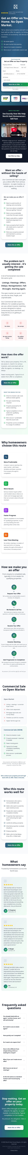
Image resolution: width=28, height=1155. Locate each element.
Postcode (22, 64)
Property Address (7, 64)
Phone (17, 71)
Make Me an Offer (14, 245)
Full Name (5, 77)
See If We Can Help (14, 156)
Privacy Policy (14, 1150)
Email (4, 71)
